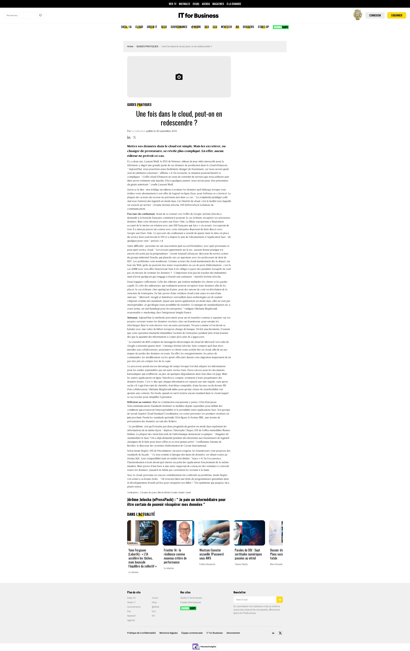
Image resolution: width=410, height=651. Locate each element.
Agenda (206, 4)
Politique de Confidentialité (141, 633)
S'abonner (396, 15)
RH (237, 27)
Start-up (263, 27)
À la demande (234, 4)
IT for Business (214, 633)
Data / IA (126, 27)
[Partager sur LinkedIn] (128, 137)
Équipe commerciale (192, 633)
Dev (207, 27)
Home (130, 46)
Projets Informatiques (190, 602)
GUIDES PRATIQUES (147, 46)
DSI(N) (196, 4)
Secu (164, 27)
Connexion (375, 15)
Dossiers (248, 27)
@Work (196, 27)
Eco (215, 27)
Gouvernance (179, 27)
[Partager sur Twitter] (134, 137)
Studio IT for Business (191, 598)
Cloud (139, 27)
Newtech (226, 27)
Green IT (152, 27)
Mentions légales (169, 633)
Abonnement (233, 633)
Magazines (218, 4)
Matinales (184, 4)
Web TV (172, 4)
